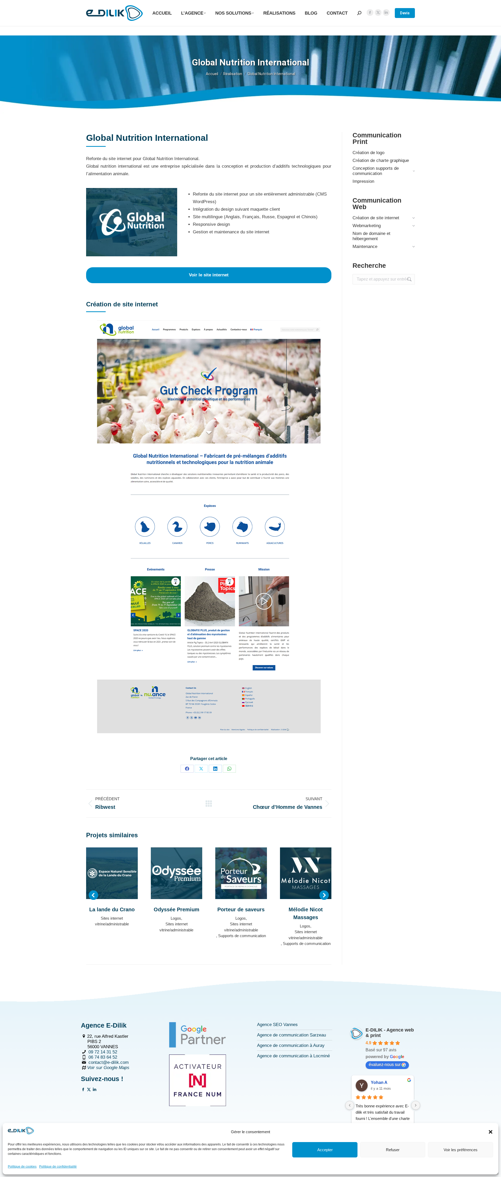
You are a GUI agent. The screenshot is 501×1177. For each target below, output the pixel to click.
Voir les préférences (461, 1150)
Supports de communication (242, 935)
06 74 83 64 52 (102, 1057)
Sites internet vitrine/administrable (112, 921)
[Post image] (112, 873)
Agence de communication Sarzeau (291, 1035)
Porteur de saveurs (241, 909)
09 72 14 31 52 (102, 1051)
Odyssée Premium (176, 909)
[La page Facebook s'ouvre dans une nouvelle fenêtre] (83, 1090)
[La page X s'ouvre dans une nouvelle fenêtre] (89, 1090)
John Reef (381, 1082)
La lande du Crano (112, 909)
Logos (176, 918)
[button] (490, 1131)
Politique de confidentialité (58, 1166)
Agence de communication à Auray (291, 1045)
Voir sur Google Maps (108, 1067)
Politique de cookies (22, 1166)
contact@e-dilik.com (108, 1062)
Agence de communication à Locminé (293, 1055)
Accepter (325, 1150)
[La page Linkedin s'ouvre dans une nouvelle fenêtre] (94, 1090)
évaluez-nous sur (385, 1064)
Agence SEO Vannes (277, 1024)
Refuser (392, 1150)
